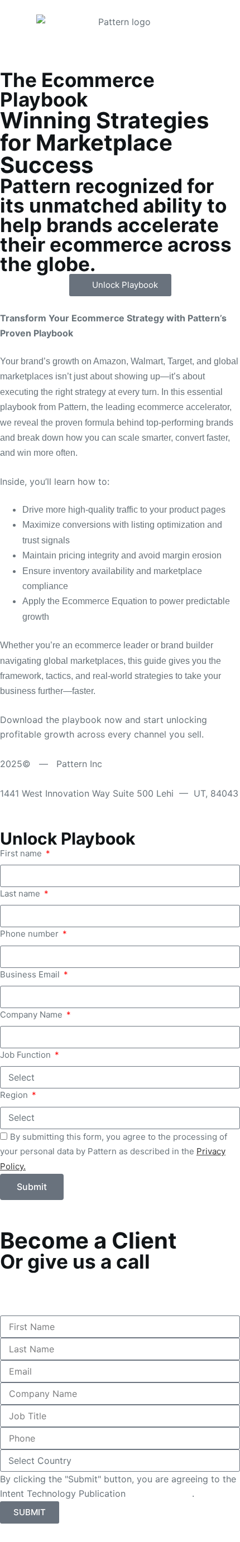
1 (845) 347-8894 (40, 1278)
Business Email (31, 974)
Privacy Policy (160, 1493)
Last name (21, 893)
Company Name (32, 1014)
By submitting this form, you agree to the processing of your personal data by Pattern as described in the (113, 1151)
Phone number (30, 933)
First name (22, 853)
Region (15, 1095)
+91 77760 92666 (39, 1293)
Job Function (26, 1054)
